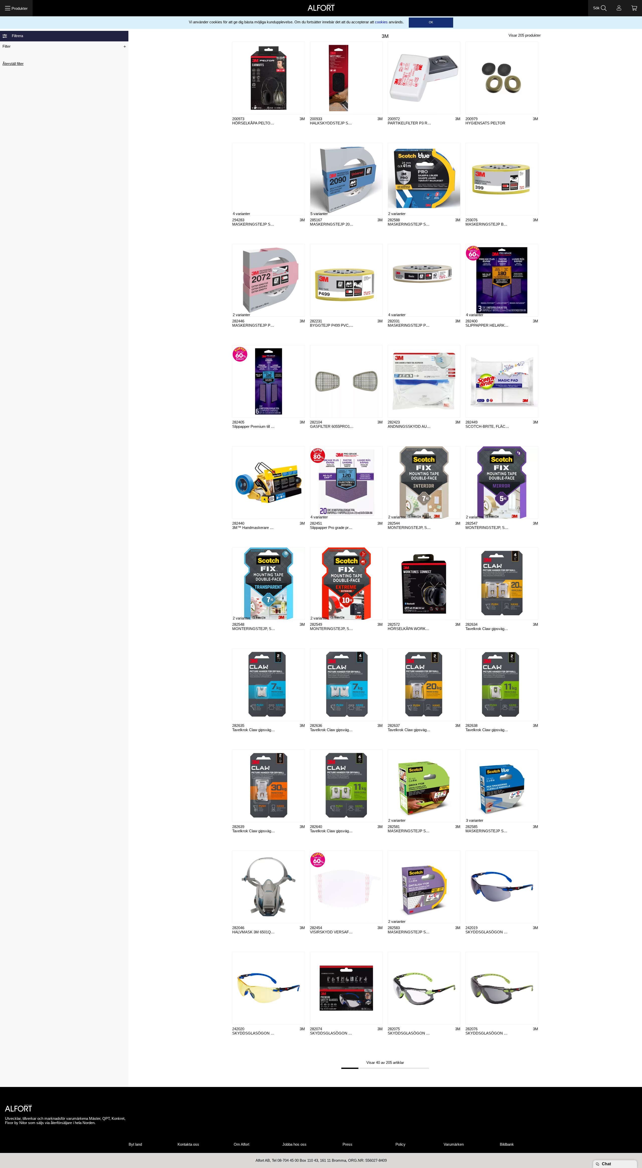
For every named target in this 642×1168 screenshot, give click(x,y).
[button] (16, 8)
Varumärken (454, 1144)
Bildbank (507, 1144)
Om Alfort (241, 1144)
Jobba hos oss (294, 1144)
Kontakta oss (188, 1144)
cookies (381, 22)
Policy (400, 1144)
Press (347, 1144)
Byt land (135, 1144)
